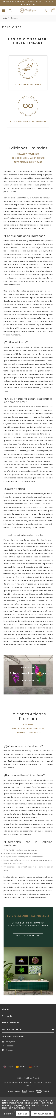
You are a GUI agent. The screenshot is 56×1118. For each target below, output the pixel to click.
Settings (8, 1113)
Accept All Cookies (42, 1113)
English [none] (10, 1066)
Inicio (4, 18)
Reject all (22, 1113)
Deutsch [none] (36, 1066)
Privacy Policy (23, 1108)
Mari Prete (28, 667)
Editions (14, 18)
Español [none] (23, 1066)
